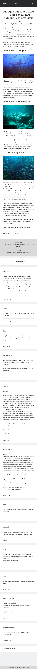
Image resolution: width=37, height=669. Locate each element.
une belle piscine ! (8, 355)
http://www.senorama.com (10, 560)
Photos (19, 233)
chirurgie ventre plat (9, 627)
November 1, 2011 (26, 24)
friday (4, 549)
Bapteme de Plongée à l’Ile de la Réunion (18, 252)
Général (13, 233)
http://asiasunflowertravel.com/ (12, 612)
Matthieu (16, 24)
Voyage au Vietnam (8, 598)
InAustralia (6, 271)
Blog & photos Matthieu (12, 4)
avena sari (6, 527)
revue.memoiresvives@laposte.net (13, 487)
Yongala (6, 81)
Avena (4, 504)
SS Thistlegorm (8, 131)
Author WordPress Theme (13, 667)
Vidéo (4, 331)
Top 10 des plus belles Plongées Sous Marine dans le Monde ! (18, 245)
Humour (5, 308)
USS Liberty (12, 182)
